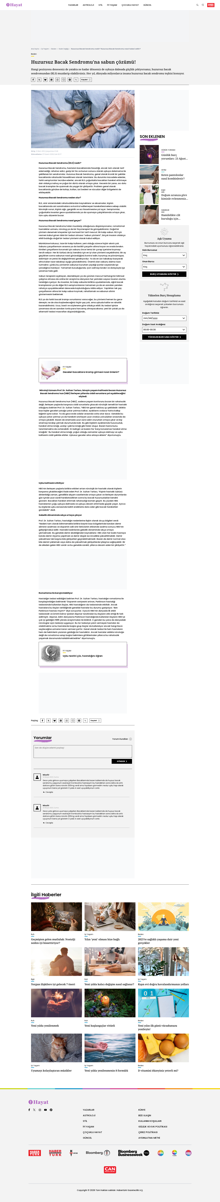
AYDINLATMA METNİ (149, 1137)
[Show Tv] (161, 1153)
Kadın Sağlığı (64, 49)
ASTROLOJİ (89, 1115)
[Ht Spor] (74, 1153)
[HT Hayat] (110, 1102)
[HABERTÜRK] (211, 5)
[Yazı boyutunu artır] (76, 80)
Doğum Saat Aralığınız (153, 324)
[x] (34, 1110)
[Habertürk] (35, 1153)
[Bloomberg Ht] (98, 1153)
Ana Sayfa (35, 49)
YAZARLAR (88, 1109)
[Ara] (197, 5)
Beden (53, 49)
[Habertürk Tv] (55, 1153)
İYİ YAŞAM (88, 1126)
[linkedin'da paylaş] (51, 80)
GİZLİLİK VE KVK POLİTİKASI (152, 1126)
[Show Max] (188, 1153)
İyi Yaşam (45, 49)
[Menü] (202, 5)
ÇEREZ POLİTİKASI (147, 1132)
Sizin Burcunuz (149, 250)
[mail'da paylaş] (64, 80)
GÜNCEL (87, 1137)
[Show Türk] (174, 1153)
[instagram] (40, 1110)
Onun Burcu (148, 261)
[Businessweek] (133, 1153)
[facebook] (29, 1110)
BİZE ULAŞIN (144, 1115)
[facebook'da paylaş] (33, 80)
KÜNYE (141, 1109)
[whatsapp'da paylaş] (58, 80)
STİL (85, 1121)
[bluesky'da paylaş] (45, 80)
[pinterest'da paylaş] (70, 80)
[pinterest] (51, 1110)
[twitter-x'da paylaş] (39, 80)
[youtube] (45, 1110)
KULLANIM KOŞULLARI (149, 1121)
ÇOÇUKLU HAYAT (92, 1132)
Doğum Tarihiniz (150, 312)
